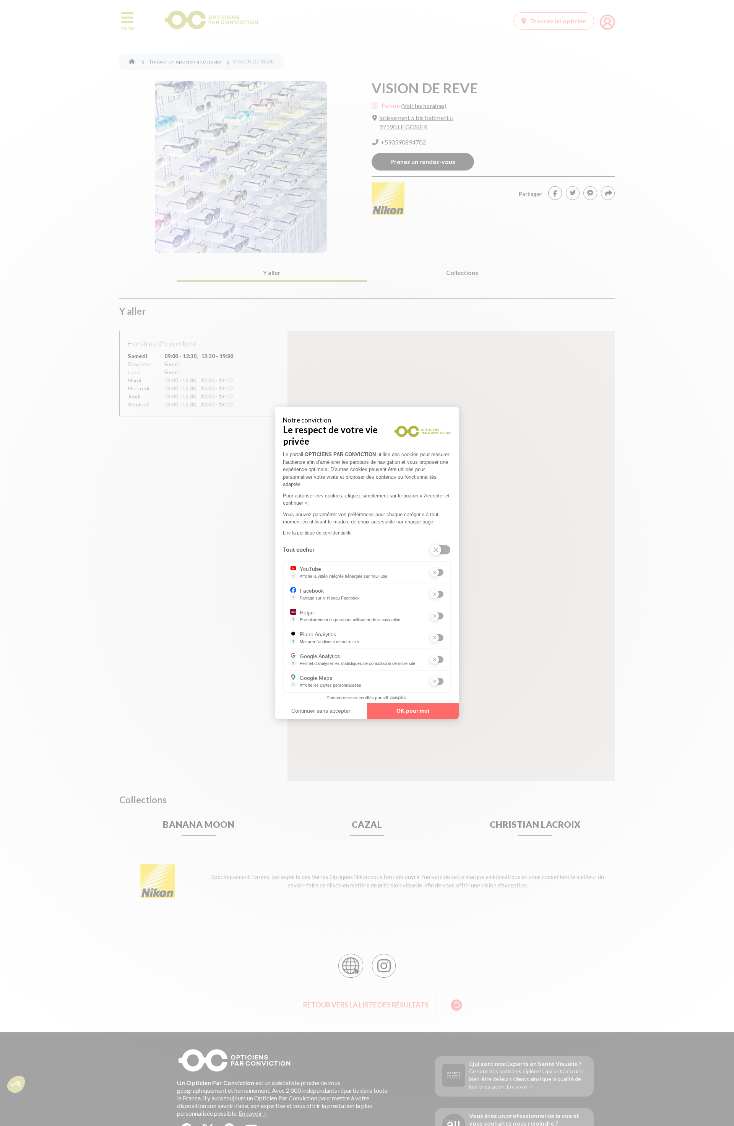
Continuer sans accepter (321, 711)
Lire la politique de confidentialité (317, 533)
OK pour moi (412, 711)
